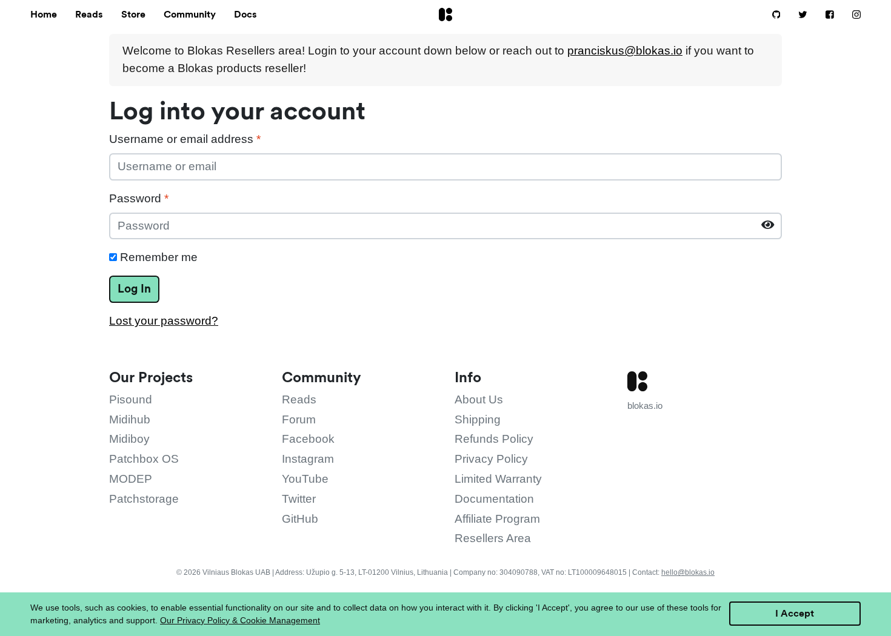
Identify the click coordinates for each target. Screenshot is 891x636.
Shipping (478, 419)
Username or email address (185, 139)
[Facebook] (823, 15)
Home (43, 14)
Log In (134, 288)
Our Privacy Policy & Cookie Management (240, 620)
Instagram (308, 458)
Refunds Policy (494, 438)
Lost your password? (163, 320)
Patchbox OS (144, 458)
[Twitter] (796, 15)
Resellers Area (493, 538)
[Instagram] (849, 15)
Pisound (130, 399)
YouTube (305, 478)
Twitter (299, 498)
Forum (299, 419)
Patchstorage (144, 498)
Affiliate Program (497, 518)
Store (133, 14)
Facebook (308, 438)
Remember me (157, 257)
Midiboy (129, 438)
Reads (89, 14)
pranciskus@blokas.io (624, 50)
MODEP (130, 478)
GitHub (300, 518)
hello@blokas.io (688, 572)
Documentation (494, 498)
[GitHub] (770, 15)
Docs (245, 14)
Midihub (129, 419)
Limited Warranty (498, 478)
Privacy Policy (491, 458)
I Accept (794, 613)
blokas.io (644, 405)
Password (139, 198)
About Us (479, 399)
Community (190, 14)
